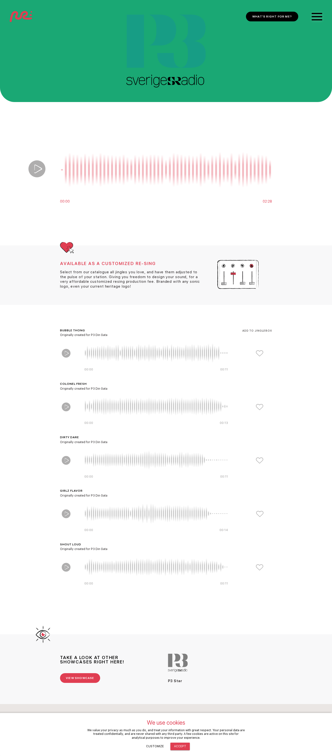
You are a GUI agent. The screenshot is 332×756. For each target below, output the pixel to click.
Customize (155, 746)
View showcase (80, 678)
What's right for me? (272, 16)
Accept (180, 746)
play (36, 168)
